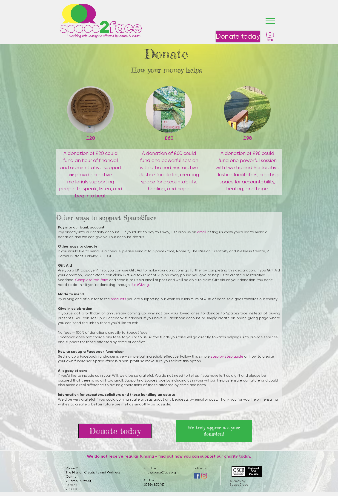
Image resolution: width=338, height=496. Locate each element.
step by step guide (227, 356)
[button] (270, 36)
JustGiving (140, 284)
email (201, 232)
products (118, 299)
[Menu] (270, 21)
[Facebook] (197, 476)
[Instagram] (204, 476)
